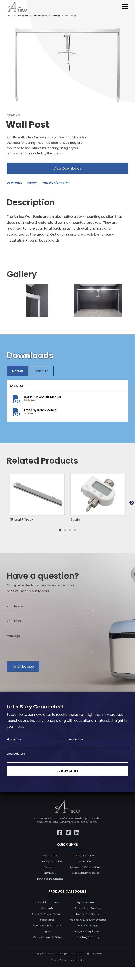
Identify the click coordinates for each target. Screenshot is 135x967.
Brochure (41, 371)
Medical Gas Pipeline (88, 914)
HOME (10, 15)
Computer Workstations (47, 937)
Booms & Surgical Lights (47, 925)
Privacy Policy (58, 960)
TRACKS (56, 15)
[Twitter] (67, 830)
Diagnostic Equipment (88, 931)
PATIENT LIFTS (40, 15)
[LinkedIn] (76, 830)
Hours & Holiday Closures (85, 873)
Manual (17, 371)
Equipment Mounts (88, 902)
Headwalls (47, 908)
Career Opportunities (50, 861)
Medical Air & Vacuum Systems (88, 919)
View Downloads (67, 168)
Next (131, 503)
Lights (47, 931)
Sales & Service (85, 855)
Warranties (85, 861)
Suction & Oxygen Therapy (47, 914)
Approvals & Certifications (85, 867)
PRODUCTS (23, 15)
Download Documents (50, 878)
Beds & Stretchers (88, 925)
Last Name (76, 739)
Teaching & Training (88, 937)
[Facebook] (59, 830)
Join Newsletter (67, 770)
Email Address (16, 754)
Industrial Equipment (47, 902)
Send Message (23, 666)
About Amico (50, 855)
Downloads (14, 183)
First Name (14, 739)
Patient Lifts (47, 919)
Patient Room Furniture (88, 908)
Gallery (32, 183)
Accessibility (77, 960)
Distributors (50, 873)
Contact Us (50, 867)
